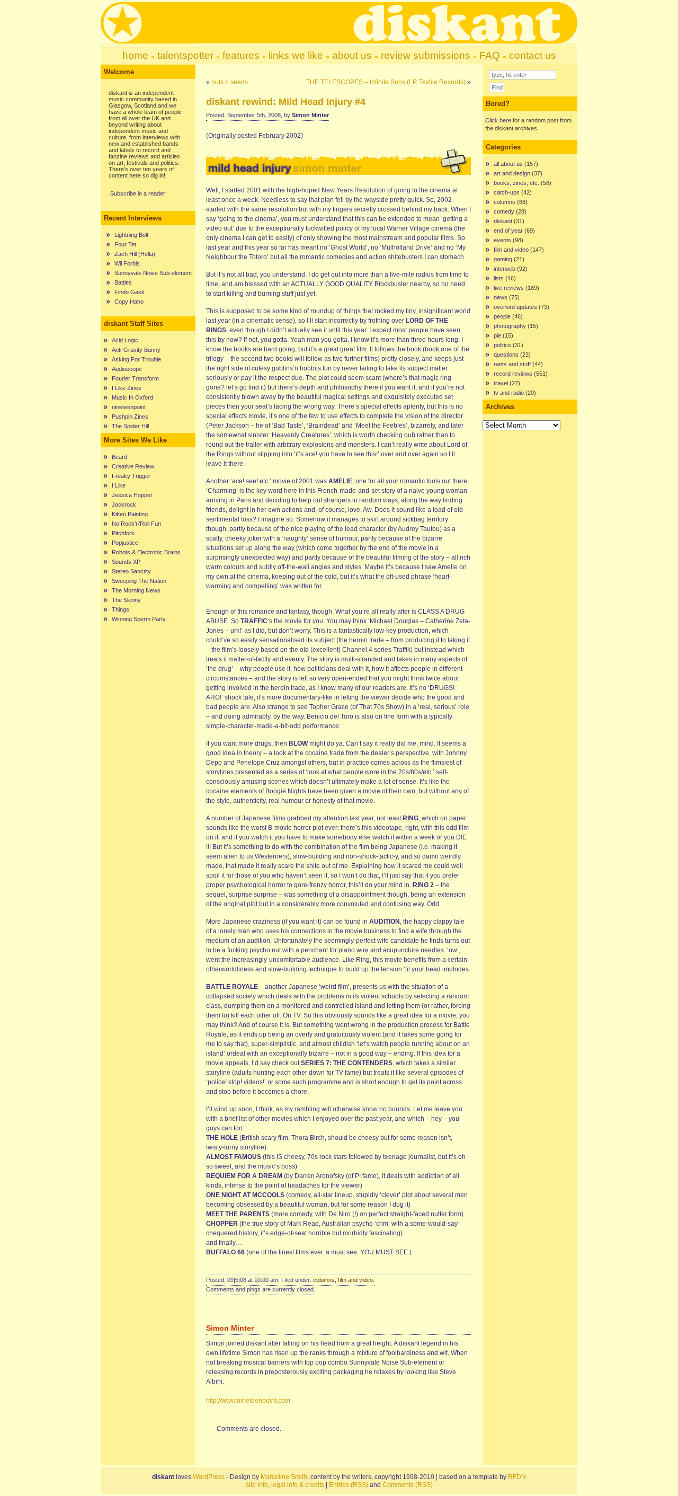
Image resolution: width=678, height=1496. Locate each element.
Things (120, 609)
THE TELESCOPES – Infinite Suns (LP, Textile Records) (386, 82)
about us (352, 55)
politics (502, 345)
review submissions (425, 55)
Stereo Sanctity (131, 571)
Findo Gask (129, 292)
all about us (508, 164)
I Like (119, 485)
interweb (504, 268)
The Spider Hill (130, 426)
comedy (504, 211)
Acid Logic (125, 340)
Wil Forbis (127, 263)
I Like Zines (126, 388)
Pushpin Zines (130, 416)
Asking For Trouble (136, 359)
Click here (498, 120)
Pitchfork (123, 533)
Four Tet (125, 244)
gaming (503, 259)
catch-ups (507, 192)
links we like (296, 55)
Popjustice (125, 542)
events (502, 240)
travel (501, 383)
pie (497, 335)
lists (499, 278)
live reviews (509, 288)
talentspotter (185, 55)
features (241, 55)
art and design (512, 173)
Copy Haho (129, 301)
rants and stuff (512, 364)
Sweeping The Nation (139, 581)
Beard (119, 457)
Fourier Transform (135, 378)
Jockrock (124, 504)
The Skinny (126, 600)
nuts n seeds (229, 82)
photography (510, 326)
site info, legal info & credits (285, 1485)
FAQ (489, 55)
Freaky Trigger (131, 476)
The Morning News (136, 590)
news (500, 297)
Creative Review (133, 466)
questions (506, 354)
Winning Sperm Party (139, 619)
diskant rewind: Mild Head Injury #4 (285, 101)
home (135, 55)
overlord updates (515, 307)
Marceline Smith (284, 1477)
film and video (355, 1280)
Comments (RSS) (407, 1485)
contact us (532, 55)
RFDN (517, 1477)
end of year (508, 230)
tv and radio (509, 393)
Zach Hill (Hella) (134, 254)
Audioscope (127, 369)
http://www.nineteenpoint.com (248, 1400)
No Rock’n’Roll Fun (136, 523)
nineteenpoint (129, 407)
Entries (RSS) (348, 1485)
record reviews (513, 373)
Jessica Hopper (132, 495)
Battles (123, 282)
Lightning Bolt (131, 235)
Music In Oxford (132, 397)
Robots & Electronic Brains (146, 552)
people (502, 316)
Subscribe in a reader (137, 193)
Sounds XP (126, 562)
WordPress (209, 1477)
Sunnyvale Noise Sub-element (153, 273)
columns (324, 1280)
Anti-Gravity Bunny (136, 350)
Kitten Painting (130, 514)
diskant (503, 221)
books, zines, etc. (516, 183)
